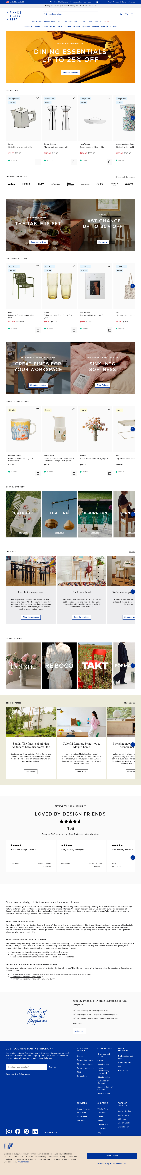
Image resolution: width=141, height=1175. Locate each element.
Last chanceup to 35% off (103, 223)
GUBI (44, 927)
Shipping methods (85, 1064)
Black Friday (123, 1127)
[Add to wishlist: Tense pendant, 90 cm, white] (109, 97)
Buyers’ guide (103, 1093)
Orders (80, 1056)
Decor (60, 26)
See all (132, 551)
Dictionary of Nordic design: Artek (25, 976)
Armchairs (40, 952)
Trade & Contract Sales (125, 1057)
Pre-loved (81, 1121)
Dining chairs (51, 954)
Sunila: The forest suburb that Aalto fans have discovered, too (31, 745)
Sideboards (63, 954)
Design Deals (124, 1123)
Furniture (28, 26)
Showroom (81, 1113)
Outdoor (95, 26)
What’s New (102, 1109)
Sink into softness (102, 366)
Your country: (12, 1074)
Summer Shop (49, 21)
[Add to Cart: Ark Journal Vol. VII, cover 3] (109, 330)
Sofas (32, 952)
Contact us (82, 1076)
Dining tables (38, 954)
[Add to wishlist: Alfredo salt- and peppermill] (73, 97)
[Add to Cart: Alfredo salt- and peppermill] (74, 162)
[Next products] (133, 118)
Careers (101, 1060)
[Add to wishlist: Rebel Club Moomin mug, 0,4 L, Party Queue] (37, 409)
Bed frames (45, 957)
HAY (55, 927)
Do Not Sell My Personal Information (111, 1163)
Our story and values (103, 1055)
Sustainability (103, 1064)
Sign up (52, 1067)
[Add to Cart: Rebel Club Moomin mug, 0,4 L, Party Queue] (38, 473)
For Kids (113, 26)
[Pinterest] (26, 1131)
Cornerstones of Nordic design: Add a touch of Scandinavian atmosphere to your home (50, 974)
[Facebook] (17, 1131)
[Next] (133, 514)
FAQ (79, 1072)
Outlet (107, 21)
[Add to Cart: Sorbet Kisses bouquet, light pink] (109, 473)
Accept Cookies (112, 1156)
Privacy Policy (23, 1162)
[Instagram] (9, 1131)
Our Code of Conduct (103, 1082)
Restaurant (82, 1117)
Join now (79, 1031)
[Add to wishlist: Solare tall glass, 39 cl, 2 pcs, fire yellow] (73, 266)
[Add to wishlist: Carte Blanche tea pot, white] (37, 97)
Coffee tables (52, 952)
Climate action (103, 1077)
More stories (129, 703)
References (123, 1070)
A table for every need (30, 592)
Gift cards (122, 1119)
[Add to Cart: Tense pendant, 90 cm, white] (109, 162)
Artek (49, 927)
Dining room (15, 954)
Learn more (77, 1023)
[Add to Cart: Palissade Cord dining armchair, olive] (38, 330)
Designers (98, 21)
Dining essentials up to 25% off (70, 56)
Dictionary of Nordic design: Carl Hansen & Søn (32, 979)
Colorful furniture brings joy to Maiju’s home (81, 745)
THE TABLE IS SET (38, 224)
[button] (121, 14)
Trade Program (124, 1062)
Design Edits (123, 1115)
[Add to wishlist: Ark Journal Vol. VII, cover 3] (109, 266)
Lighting (37, 26)
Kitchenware (102, 1125)
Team (120, 1066)
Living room (15, 952)
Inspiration (67, 21)
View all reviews (92, 834)
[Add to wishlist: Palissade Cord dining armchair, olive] (37, 266)
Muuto (60, 927)
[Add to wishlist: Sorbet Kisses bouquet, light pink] (109, 409)
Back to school (81, 592)
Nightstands (69, 957)
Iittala (67, 927)
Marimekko (79, 927)
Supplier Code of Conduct (104, 1088)
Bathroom (86, 26)
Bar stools (63, 952)
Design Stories (79, 21)
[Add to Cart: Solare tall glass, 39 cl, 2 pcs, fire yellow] (74, 330)
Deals (59, 21)
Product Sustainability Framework (103, 1070)
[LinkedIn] (35, 1131)
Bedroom (76, 26)
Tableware (102, 1129)
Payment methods (85, 1060)
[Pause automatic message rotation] (97, 2)
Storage (67, 26)
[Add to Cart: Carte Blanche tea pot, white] (38, 162)
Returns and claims (85, 1068)
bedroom (27, 957)
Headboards (57, 957)
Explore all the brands (125, 177)
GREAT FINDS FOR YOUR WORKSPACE (38, 366)
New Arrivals (36, 21)
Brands (89, 21)
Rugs (99, 1132)
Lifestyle (104, 26)
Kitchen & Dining (49, 26)
